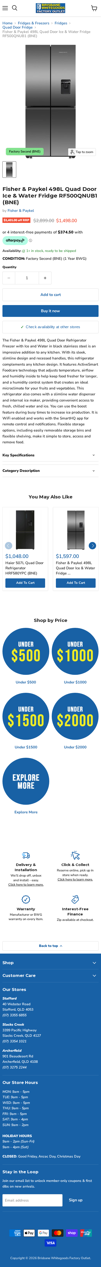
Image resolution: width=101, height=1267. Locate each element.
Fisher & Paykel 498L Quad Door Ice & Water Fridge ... (75, 568)
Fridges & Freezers (33, 23)
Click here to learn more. (26, 884)
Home (7, 23)
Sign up (76, 1200)
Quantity (9, 267)
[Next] (92, 545)
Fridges (61, 23)
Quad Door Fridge (17, 27)
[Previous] (8, 545)
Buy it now (50, 311)
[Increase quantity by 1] (45, 278)
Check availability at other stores (53, 327)
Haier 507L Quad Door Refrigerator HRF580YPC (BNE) (24, 568)
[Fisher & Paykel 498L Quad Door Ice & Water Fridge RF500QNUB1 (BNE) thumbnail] (9, 169)
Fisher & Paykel (21, 210)
